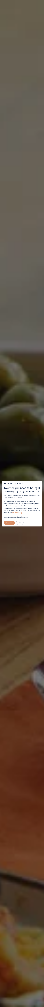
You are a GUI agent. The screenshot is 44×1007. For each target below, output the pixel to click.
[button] (36, 6)
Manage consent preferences (16, 517)
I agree (9, 523)
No (20, 523)
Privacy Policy (17, 513)
